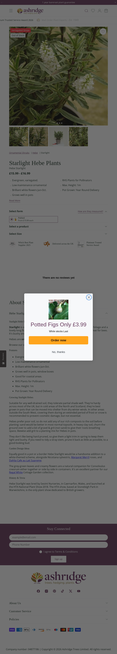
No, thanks (58, 352)
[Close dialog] (89, 297)
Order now (58, 340)
